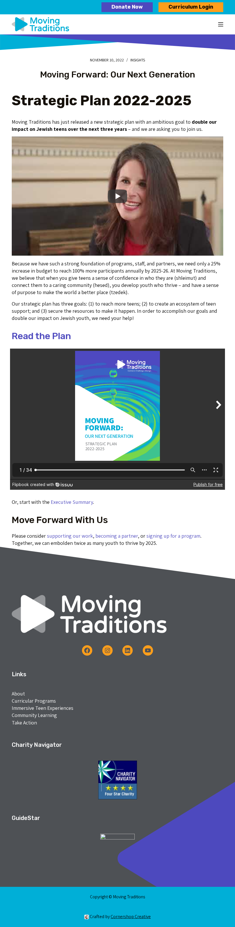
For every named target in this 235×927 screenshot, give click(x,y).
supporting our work (70, 536)
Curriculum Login (191, 7)
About (18, 693)
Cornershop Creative (131, 917)
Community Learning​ (34, 715)
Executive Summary (72, 502)
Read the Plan (41, 336)
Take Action (24, 722)
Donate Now (127, 7)
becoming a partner (116, 536)
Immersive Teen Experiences (42, 708)
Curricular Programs (34, 700)
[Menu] (220, 24)
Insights (137, 60)
